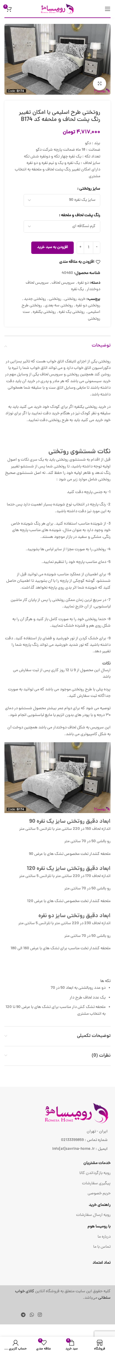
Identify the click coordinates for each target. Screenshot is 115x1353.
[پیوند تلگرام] (23, 1315)
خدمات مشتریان (97, 1163)
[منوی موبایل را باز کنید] (108, 9)
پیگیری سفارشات (96, 1183)
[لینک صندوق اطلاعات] (57, 1295)
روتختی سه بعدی (59, 306)
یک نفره (77, 289)
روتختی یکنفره (44, 312)
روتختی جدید (35, 299)
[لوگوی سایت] (57, 9)
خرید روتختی (75, 299)
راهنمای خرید (100, 1205)
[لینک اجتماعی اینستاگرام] (40, 1315)
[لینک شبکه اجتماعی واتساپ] (32, 1315)
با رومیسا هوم (99, 1227)
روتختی (55, 299)
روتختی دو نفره (88, 306)
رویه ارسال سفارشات (93, 1215)
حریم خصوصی (99, 1194)
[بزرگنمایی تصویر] (99, 83)
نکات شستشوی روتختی (79, 452)
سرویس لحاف (63, 283)
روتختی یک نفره (72, 312)
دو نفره (83, 283)
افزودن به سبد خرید (52, 247)
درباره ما (104, 1237)
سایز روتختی (89, 189)
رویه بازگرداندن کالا (95, 1173)
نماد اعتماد (102, 1263)
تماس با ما (102, 1247)
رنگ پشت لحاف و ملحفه (80, 215)
